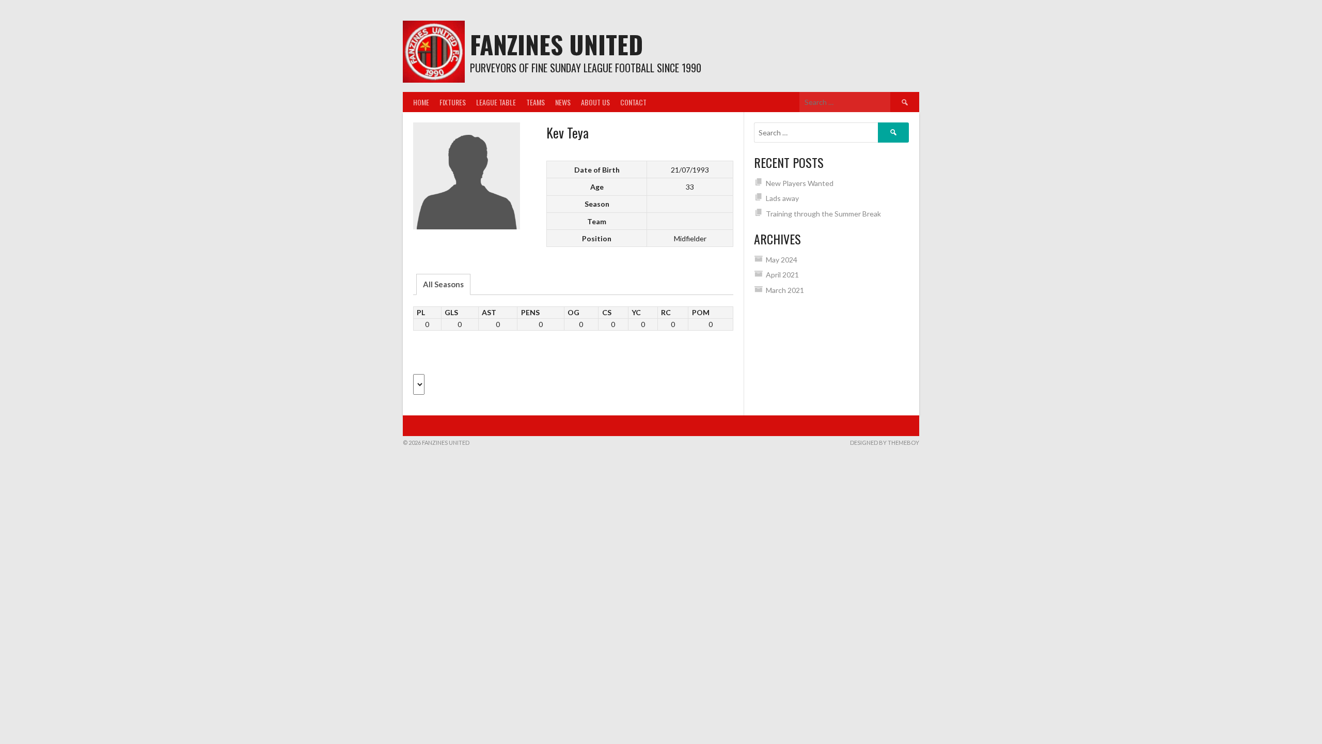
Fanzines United (556, 44)
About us (595, 102)
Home (421, 102)
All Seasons (443, 284)
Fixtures (452, 102)
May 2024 (781, 259)
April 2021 (782, 274)
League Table (496, 102)
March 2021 (785, 290)
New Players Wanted (799, 183)
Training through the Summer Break (823, 213)
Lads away (782, 198)
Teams (535, 102)
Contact (633, 102)
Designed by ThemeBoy (884, 442)
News (563, 102)
